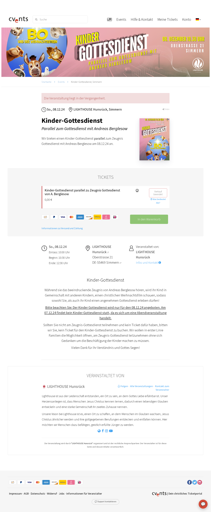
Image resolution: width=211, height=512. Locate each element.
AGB (26, 493)
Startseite (46, 81)
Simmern (113, 262)
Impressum (15, 493)
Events (61, 81)
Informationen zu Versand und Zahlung (62, 228)
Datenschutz (38, 493)
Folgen (124, 386)
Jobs (61, 493)
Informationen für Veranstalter (84, 493)
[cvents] (19, 19)
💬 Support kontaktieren (105, 502)
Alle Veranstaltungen (141, 386)
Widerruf (52, 493)
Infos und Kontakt (147, 262)
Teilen (166, 109)
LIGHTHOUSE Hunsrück (66, 386)
